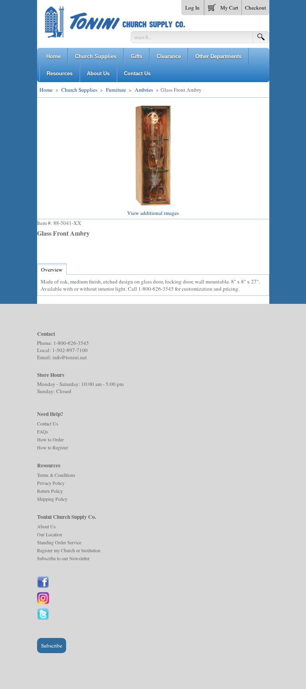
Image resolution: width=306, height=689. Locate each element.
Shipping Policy (52, 499)
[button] (223, 6)
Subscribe (51, 645)
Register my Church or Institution (68, 550)
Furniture (116, 89)
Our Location (49, 534)
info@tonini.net (70, 357)
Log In (192, 7)
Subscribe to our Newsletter (63, 558)
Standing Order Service (59, 542)
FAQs (42, 431)
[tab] (52, 269)
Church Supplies (79, 89)
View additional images (153, 213)
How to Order (50, 439)
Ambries (143, 89)
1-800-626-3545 (71, 342)
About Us (46, 526)
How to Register (52, 447)
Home (46, 89)
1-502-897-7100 (70, 350)
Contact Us (47, 423)
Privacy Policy (51, 483)
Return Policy (50, 491)
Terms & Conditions (56, 475)
